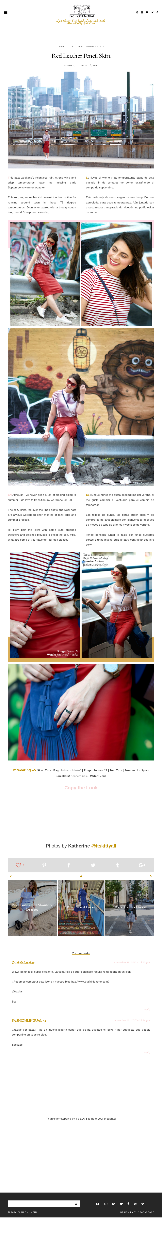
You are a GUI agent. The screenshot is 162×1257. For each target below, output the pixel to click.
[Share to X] (93, 866)
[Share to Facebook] (68, 866)
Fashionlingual (28, 1212)
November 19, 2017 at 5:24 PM (132, 1020)
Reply (147, 1009)
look (61, 46)
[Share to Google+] (142, 866)
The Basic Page (144, 1212)
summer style (95, 46)
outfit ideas (75, 46)
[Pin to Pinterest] (44, 866)
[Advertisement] (81, 1150)
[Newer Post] (11, 876)
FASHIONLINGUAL (27, 1021)
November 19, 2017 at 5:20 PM (132, 962)
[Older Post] (151, 876)
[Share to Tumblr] (117, 866)
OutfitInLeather (23, 963)
